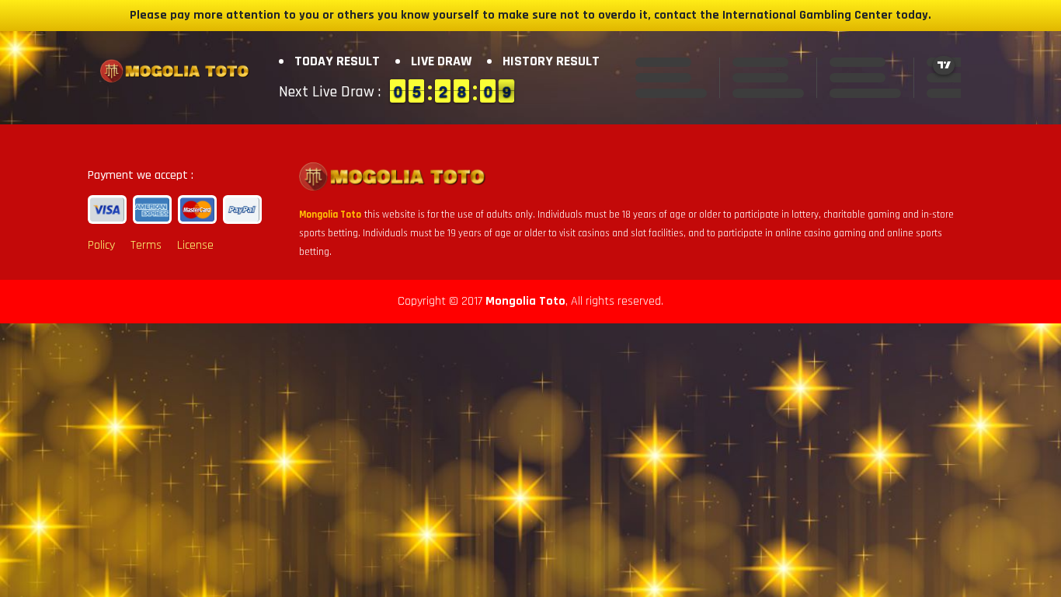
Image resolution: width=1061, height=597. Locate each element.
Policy (101, 245)
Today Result (337, 61)
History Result (551, 61)
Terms (146, 245)
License (195, 245)
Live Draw (441, 61)
